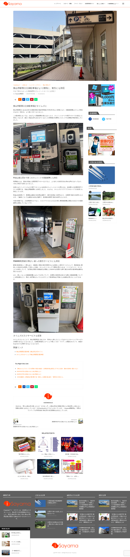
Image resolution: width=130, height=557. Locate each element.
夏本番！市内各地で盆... (72, 454)
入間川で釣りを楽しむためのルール (55, 512)
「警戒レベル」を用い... (72, 476)
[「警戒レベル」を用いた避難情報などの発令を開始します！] (72, 466)
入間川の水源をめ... (107, 202)
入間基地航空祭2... (95, 186)
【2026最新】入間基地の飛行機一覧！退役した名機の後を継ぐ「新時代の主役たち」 (40, 377)
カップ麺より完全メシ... (48, 454)
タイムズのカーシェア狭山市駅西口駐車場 (29, 354)
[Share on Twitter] (27, 99)
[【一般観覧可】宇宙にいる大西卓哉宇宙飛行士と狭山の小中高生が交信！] (6, 552)
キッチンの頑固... (16, 542)
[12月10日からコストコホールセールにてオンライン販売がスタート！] (24, 444)
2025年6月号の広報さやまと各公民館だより (29, 371)
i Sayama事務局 (19, 93)
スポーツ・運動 (68, 3)
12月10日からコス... (24, 454)
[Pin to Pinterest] (32, 99)
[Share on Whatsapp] (35, 99)
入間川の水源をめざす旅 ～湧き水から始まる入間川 (55, 524)
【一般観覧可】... (16, 550)
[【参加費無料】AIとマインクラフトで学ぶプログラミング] (48, 466)
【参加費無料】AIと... (48, 476)
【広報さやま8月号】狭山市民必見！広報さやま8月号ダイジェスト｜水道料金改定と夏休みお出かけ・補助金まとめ (87, 518)
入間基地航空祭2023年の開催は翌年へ (54, 502)
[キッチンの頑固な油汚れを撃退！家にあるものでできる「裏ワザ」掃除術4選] (6, 543)
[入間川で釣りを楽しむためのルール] (95, 196)
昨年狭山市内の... (16, 533)
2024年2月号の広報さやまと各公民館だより (29, 374)
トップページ (57, 3)
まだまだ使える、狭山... (24, 476)
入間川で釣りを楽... (94, 202)
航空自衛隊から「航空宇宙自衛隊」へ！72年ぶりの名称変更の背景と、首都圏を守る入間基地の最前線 (87, 505)
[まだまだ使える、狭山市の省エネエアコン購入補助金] (24, 466)
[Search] (126, 3)
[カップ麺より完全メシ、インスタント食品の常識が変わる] (48, 444)
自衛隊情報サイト (89, 3)
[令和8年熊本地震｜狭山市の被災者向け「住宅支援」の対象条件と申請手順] (72, 530)
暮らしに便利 (100, 3)
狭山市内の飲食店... (107, 218)
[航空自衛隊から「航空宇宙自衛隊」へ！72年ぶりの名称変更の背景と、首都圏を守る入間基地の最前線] (72, 503)
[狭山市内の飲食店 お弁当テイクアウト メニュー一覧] (108, 212)
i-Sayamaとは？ (112, 3)
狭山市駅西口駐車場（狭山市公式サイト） (29, 351)
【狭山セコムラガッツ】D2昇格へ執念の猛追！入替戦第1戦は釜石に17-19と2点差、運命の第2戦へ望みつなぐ (47, 368)
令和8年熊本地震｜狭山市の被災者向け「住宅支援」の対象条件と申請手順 (87, 531)
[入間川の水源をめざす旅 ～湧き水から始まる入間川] (108, 196)
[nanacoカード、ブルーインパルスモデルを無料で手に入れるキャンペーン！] (95, 212)
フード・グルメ (78, 3)
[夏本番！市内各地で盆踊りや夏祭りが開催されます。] (72, 444)
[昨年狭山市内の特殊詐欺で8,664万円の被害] (6, 534)
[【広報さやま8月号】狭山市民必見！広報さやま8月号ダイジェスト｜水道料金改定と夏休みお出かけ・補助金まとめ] (72, 516)
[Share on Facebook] (23, 99)
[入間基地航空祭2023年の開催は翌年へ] (102, 175)
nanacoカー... (93, 218)
